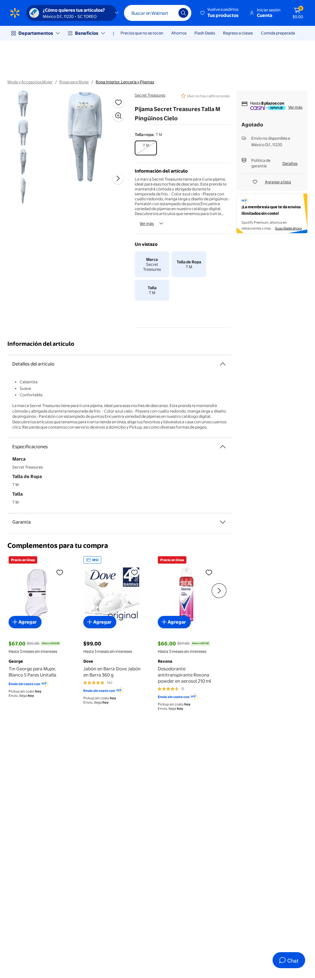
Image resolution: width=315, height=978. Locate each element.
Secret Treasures (150, 95)
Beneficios (86, 33)
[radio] (146, 148)
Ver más (147, 223)
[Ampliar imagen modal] (118, 115)
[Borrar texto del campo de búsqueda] (169, 13)
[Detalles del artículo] (222, 364)
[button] (219, 13)
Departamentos (35, 33)
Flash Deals (204, 32)
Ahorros (178, 32)
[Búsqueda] (183, 13)
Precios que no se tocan (142, 32)
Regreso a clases (238, 32)
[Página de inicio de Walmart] (14, 13)
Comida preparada (278, 32)
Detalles (289, 163)
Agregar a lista (278, 181)
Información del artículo (40, 343)
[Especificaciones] (222, 447)
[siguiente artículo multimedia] (117, 178)
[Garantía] (222, 522)
